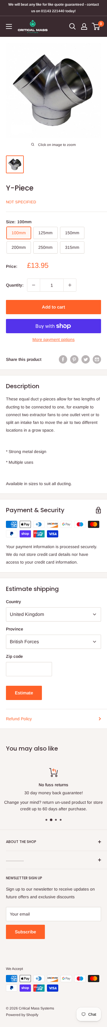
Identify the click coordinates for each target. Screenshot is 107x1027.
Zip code (14, 656)
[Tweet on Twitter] (85, 359)
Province (14, 629)
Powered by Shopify (22, 1015)
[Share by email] (97, 359)
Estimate (24, 692)
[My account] (84, 26)
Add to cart (53, 306)
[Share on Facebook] (63, 359)
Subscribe (25, 931)
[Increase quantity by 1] (70, 285)
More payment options (53, 339)
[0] (96, 26)
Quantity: (14, 285)
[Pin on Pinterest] (74, 359)
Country (13, 601)
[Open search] (72, 26)
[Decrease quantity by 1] (33, 285)
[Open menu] (9, 26)
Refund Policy (19, 718)
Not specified (21, 202)
